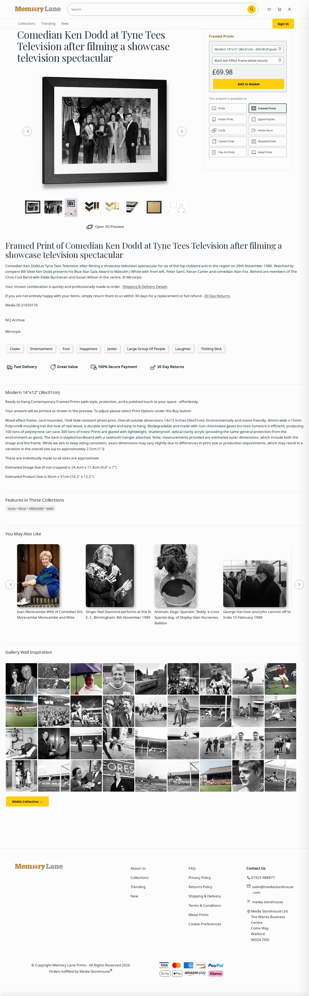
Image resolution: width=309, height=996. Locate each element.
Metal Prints (199, 914)
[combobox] (158, 9)
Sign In (283, 24)
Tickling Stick (211, 348)
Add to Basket (249, 84)
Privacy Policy (200, 877)
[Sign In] (289, 9)
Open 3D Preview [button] (109, 226)
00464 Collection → (27, 801)
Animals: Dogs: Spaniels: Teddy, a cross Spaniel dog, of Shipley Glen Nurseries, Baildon (186, 617)
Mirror (22, 508)
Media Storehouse (94, 971)
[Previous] (27, 131)
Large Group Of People (146, 348)
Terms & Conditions (205, 905)
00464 (50, 508)
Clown (15, 348)
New (65, 23)
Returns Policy (200, 886)
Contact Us (255, 868)
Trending (48, 23)
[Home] (38, 9)
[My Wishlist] (269, 9)
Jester (112, 348)
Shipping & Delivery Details (145, 286)
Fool (66, 348)
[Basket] (279, 9)
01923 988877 (263, 877)
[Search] (251, 9)
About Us (138, 868)
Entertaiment (41, 348)
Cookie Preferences (205, 923)
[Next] (181, 131)
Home (12, 508)
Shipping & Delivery (205, 896)
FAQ (192, 868)
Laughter (183, 348)
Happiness (88, 348)
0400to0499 (36, 508)
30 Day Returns (217, 295)
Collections (26, 23)
